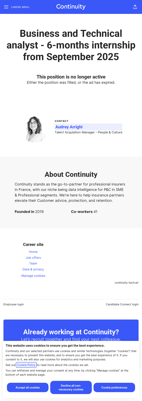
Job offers (33, 257)
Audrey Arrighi (68, 127)
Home (33, 252)
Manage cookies (33, 276)
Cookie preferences (114, 387)
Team (33, 263)
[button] (135, 7)
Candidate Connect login (122, 304)
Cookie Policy (26, 365)
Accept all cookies (28, 387)
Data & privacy (33, 269)
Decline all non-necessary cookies (71, 387)
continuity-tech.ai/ (127, 282)
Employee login (13, 304)
